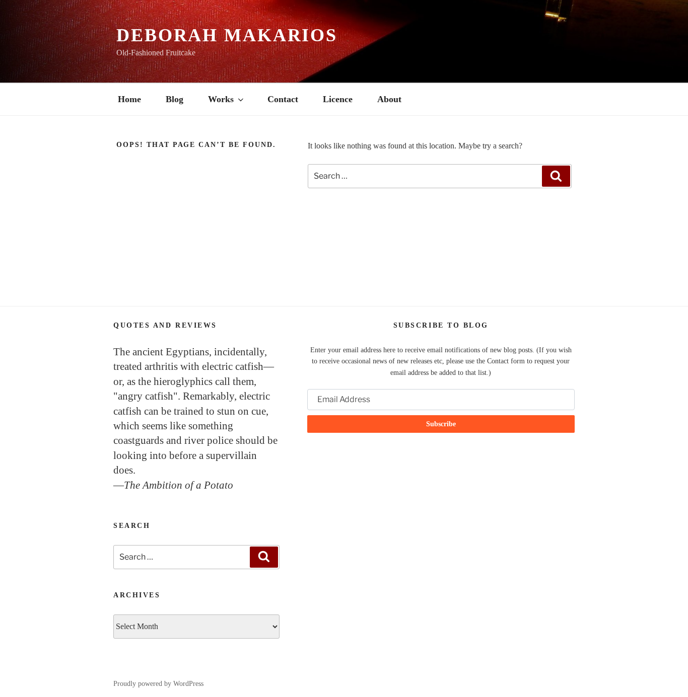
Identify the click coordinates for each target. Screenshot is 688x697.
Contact (282, 99)
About (389, 99)
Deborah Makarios (226, 35)
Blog (174, 99)
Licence (338, 99)
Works (221, 99)
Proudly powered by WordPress (158, 683)
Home (129, 99)
